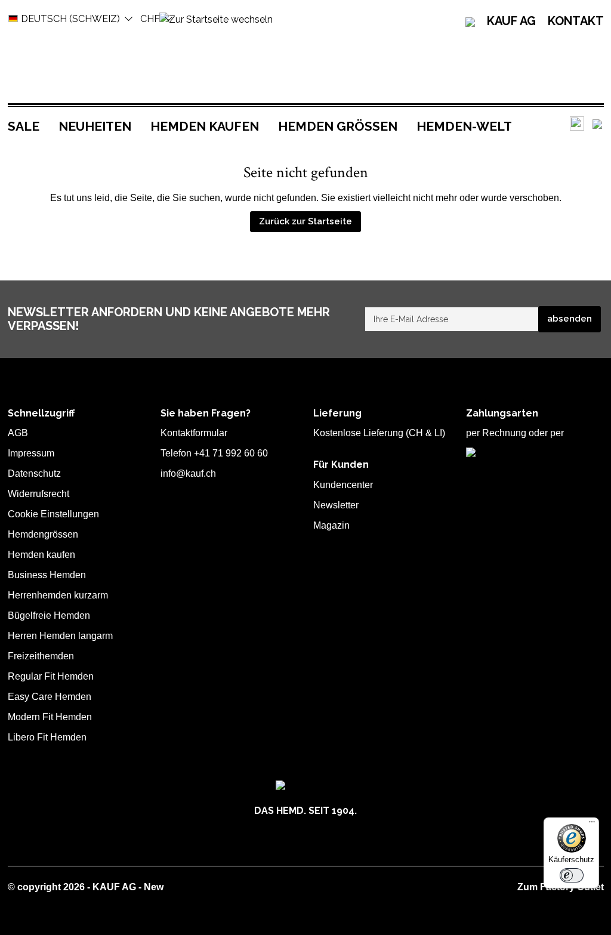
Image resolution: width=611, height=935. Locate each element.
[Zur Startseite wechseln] (216, 18)
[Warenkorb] (603, 124)
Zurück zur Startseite (305, 221)
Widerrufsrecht (38, 494)
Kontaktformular (194, 433)
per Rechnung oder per (515, 433)
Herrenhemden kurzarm (58, 595)
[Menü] (592, 824)
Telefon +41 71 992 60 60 (214, 453)
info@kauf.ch (188, 473)
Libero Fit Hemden (47, 737)
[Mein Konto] (597, 124)
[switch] (572, 875)
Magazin (331, 525)
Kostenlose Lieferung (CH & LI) (379, 433)
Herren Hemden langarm (60, 636)
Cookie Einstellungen (53, 514)
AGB (18, 433)
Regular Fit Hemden (51, 676)
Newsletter (336, 505)
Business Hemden (47, 575)
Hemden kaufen (41, 555)
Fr (150, 18)
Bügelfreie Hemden (49, 615)
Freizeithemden (41, 656)
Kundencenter (343, 485)
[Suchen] (577, 123)
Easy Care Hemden (49, 697)
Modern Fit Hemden (50, 717)
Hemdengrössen (43, 534)
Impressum (31, 453)
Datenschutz (34, 473)
